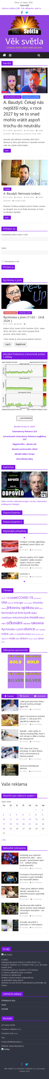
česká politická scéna (12, 97)
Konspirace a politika (31, 97)
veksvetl (19, 130)
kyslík (27, 613)
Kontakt (4, 1009)
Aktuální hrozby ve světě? (24, 426)
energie (18, 602)
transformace (24, 633)
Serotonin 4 (25, 574)
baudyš (17, 134)
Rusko (23, 201)
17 (4, 824)
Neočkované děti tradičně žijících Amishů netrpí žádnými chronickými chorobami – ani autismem (32, 909)
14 (30, 819)
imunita (38, 602)
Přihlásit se (8, 267)
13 (23, 819)
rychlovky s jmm (25, 313)
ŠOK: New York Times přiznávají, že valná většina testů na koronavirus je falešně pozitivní (31, 752)
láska (34, 612)
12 (17, 819)
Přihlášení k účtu (8, 1000)
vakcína (37, 634)
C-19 (6, 597)
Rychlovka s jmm (12, 629)
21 (30, 824)
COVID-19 (25, 597)
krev (20, 613)
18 (11, 824)
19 (17, 824)
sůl (16, 634)
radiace (26, 623)
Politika (7, 189)
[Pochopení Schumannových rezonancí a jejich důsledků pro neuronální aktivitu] (10, 873)
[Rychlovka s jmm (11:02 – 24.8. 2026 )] (24, 286)
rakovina (37, 623)
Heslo (3, 248)
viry (42, 634)
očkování (14, 622)
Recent (25, 696)
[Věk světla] (4, 55)
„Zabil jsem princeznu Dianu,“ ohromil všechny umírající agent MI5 (32, 704)
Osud (3, 1004)
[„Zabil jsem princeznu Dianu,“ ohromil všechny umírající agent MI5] (10, 699)
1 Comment (36, 741)
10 (4, 819)
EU (22, 134)
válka (17, 639)
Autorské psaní (10, 313)
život (3, 642)
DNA (4, 602)
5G (2, 598)
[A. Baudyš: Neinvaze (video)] (24, 161)
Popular (10, 696)
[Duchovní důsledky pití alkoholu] (10, 764)
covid (14, 597)
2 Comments (36, 709)
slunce (29, 628)
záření (41, 638)
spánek (42, 630)
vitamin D (4, 639)
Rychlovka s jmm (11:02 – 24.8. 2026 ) (24, 319)
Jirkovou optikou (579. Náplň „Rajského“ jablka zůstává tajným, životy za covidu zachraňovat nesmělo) (32, 561)
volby (39, 134)
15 (36, 819)
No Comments (37, 550)
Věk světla (24, 41)
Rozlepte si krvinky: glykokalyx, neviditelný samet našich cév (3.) (32, 544)
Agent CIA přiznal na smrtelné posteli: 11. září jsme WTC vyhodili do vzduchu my (32, 719)
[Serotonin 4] (9, 574)
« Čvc (3, 840)
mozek (34, 617)
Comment (41, 696)
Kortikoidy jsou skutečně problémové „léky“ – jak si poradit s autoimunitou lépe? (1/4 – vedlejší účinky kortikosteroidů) (32, 860)
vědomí (24, 638)
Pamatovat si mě (12, 261)
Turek (34, 134)
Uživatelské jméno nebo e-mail (14, 234)
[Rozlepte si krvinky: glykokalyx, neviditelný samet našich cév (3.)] (9, 542)
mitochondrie (20, 617)
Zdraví (30, 639)
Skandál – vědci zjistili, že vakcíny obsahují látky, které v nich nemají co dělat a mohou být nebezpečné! (32, 735)
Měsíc (42, 617)
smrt (37, 630)
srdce (4, 634)
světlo (11, 634)
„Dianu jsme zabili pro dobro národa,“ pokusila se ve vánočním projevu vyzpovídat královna (32, 892)
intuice (3, 608)
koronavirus (9, 613)
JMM (37, 608)
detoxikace (37, 598)
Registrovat (20, 344)
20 (23, 824)
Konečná (27, 134)
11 (11, 819)
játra (41, 608)
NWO (3, 623)
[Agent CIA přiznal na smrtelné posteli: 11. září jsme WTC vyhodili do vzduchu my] (10, 714)
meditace (6, 617)
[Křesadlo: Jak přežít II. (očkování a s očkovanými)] (10, 921)
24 (4, 828)
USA (33, 634)
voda (12, 638)
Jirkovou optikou (20, 607)
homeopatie (28, 603)
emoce (10, 603)
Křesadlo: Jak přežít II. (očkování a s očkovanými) (31, 923)
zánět (35, 639)
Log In (7, 344)
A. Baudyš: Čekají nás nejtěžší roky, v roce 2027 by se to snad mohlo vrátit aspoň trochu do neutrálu (23, 113)
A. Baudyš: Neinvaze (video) (21, 193)
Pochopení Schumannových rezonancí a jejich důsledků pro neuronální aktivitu (31, 877)
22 (36, 824)
